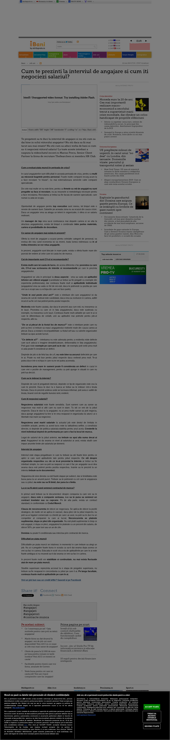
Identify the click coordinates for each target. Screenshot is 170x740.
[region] (85, 715)
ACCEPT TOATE (152, 707)
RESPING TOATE (152, 726)
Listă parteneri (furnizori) (86, 715)
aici (25, 725)
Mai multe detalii (18, 708)
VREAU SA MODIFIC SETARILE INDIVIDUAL (151, 717)
